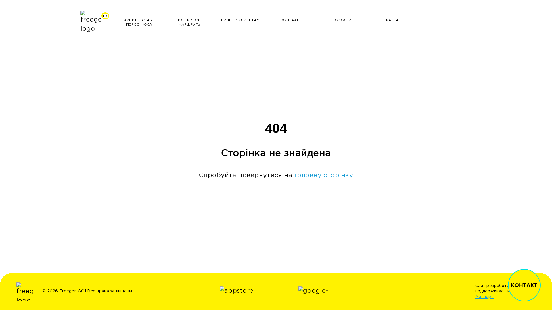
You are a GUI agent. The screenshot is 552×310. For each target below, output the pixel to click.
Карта (392, 20)
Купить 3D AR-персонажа (139, 22)
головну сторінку (323, 175)
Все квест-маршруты (189, 22)
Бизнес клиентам (240, 20)
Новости (342, 20)
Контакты (291, 20)
